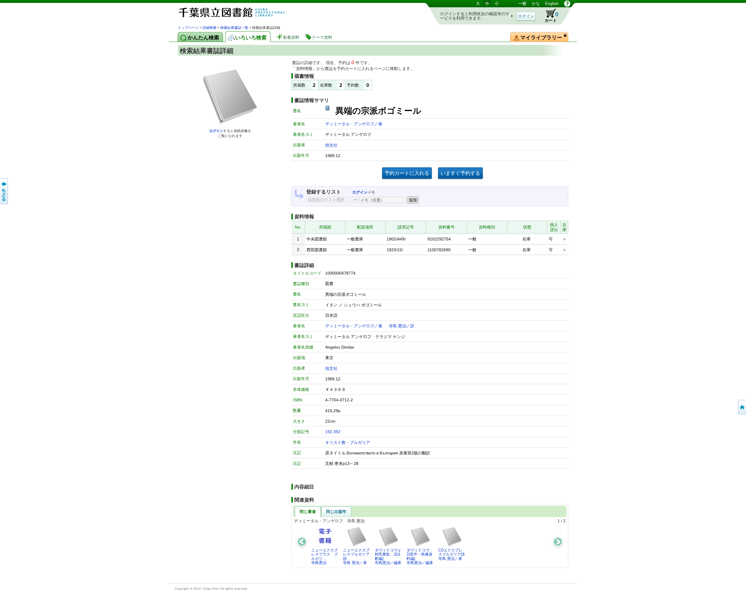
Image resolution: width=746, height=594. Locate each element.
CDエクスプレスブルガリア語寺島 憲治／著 (451, 554)
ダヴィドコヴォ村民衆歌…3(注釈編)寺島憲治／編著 (388, 556)
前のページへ (4, 191)
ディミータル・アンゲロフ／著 (353, 124)
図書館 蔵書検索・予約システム (239, 12)
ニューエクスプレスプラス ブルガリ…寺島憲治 (324, 556)
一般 (522, 3)
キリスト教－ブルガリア (347, 442)
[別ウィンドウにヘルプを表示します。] (567, 3)
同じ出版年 (336, 511)
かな (536, 3)
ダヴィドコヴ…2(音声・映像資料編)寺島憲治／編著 (420, 556)
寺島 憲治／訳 (401, 326)
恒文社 (331, 145)
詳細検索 (210, 28)
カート (549, 16)
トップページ (188, 28)
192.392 (332, 431)
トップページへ (741, 407)
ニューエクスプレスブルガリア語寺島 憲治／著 (356, 556)
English (552, 3)
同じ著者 (308, 511)
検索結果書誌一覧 (234, 28)
